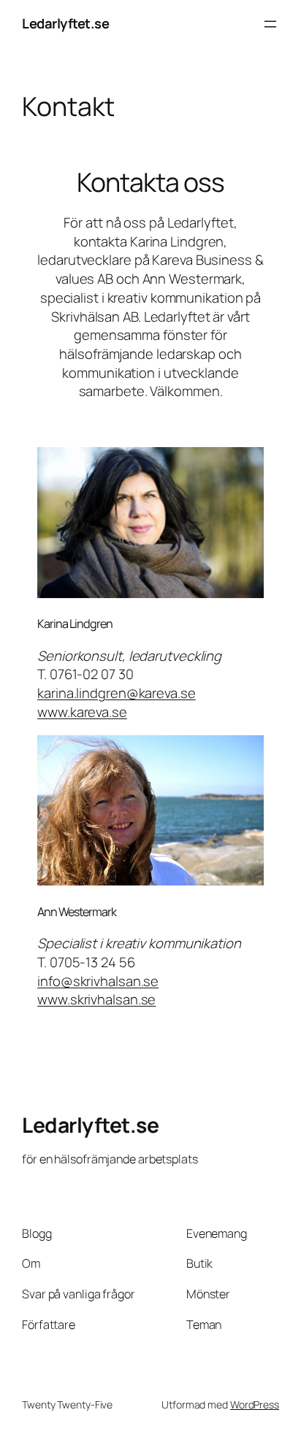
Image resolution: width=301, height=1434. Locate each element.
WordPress (254, 1404)
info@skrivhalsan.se (98, 981)
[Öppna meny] (270, 24)
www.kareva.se (82, 711)
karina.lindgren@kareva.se (116, 692)
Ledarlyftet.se (65, 23)
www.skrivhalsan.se (96, 999)
